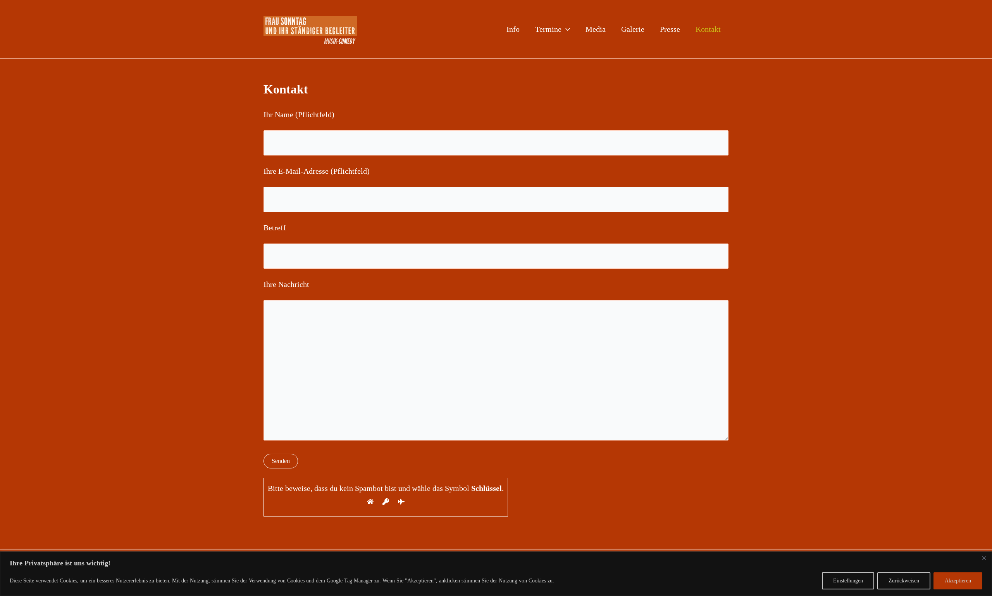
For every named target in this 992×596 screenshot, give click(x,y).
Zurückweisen (904, 581)
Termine (548, 29)
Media (596, 29)
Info (513, 29)
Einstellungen (848, 581)
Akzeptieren (958, 581)
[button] (565, 29)
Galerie (632, 29)
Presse (670, 29)
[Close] (984, 558)
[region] (496, 573)
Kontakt (708, 29)
